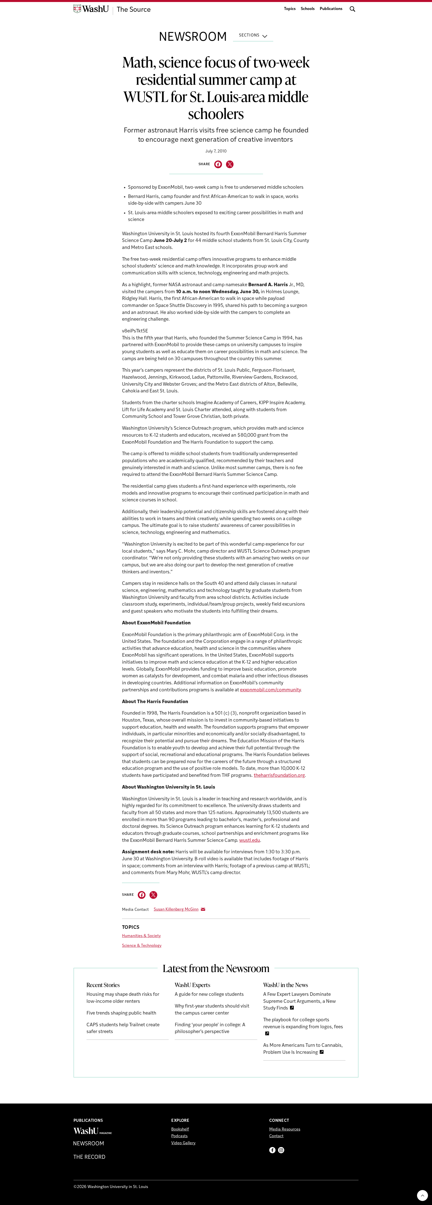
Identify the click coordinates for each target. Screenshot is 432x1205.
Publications (331, 9)
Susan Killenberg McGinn (176, 910)
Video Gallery (183, 1143)
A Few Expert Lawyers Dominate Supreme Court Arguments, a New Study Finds (299, 1001)
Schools (308, 9)
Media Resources (284, 1130)
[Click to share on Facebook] (218, 164)
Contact (276, 1136)
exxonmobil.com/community (270, 690)
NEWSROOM (193, 38)
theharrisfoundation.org (279, 775)
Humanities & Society (141, 936)
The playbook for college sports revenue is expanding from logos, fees (303, 1024)
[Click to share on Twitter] (230, 164)
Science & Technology (142, 946)
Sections (249, 35)
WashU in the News (285, 985)
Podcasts (179, 1136)
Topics (290, 9)
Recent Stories (103, 985)
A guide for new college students (209, 994)
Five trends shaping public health (121, 1013)
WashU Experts (192, 985)
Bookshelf (180, 1130)
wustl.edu (249, 840)
